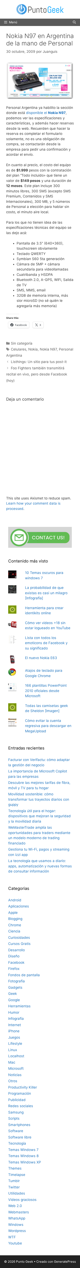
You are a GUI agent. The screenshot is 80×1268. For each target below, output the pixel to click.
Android (14, 900)
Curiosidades (19, 938)
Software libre (19, 1137)
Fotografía (16, 981)
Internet (14, 1025)
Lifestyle (15, 1043)
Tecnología (17, 1143)
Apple (13, 913)
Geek (12, 994)
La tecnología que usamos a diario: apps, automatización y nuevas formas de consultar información (40, 866)
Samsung (16, 1112)
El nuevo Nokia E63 (41, 658)
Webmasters (18, 1212)
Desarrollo (16, 950)
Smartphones (19, 1125)
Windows (15, 1225)
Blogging (15, 919)
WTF (12, 1237)
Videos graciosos (22, 1200)
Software (15, 1131)
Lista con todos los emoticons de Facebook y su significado (46, 643)
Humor (13, 1012)
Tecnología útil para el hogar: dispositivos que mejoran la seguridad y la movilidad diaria (39, 816)
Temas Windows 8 (23, 1156)
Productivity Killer (22, 1087)
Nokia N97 (48, 349)
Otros (12, 1081)
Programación (19, 1093)
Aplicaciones (18, 906)
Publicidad (17, 1100)
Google (14, 1000)
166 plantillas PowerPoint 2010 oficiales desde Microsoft (46, 690)
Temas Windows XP (24, 1162)
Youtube (15, 1243)
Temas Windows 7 (23, 1150)
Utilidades (16, 1193)
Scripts (13, 1118)
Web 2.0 (15, 1206)
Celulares (18, 349)
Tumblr (14, 1181)
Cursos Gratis (19, 944)
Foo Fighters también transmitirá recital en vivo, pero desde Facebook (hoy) (36, 374)
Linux (12, 1050)
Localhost (16, 1056)
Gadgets (15, 987)
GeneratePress (65, 1261)
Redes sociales (20, 1106)
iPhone (13, 1031)
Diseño (13, 956)
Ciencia (14, 931)
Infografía (16, 1019)
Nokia (33, 349)
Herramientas (19, 1006)
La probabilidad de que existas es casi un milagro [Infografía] (46, 593)
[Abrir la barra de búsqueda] (74, 22)
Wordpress (17, 1231)
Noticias (15, 1075)
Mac (11, 1062)
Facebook (16, 962)
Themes (15, 1168)
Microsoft (16, 1068)
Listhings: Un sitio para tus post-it (39, 362)
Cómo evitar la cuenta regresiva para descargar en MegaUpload (48, 726)
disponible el (46, 113)
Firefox (13, 969)
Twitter (14, 1187)
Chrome (14, 925)
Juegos (14, 1037)
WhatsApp (16, 1218)
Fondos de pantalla (24, 975)
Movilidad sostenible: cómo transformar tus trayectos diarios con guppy (38, 799)
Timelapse (16, 1175)
